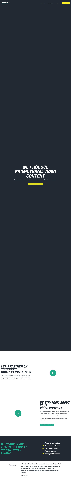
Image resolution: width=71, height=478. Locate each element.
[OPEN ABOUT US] (44, 3)
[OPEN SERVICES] (52, 3)
